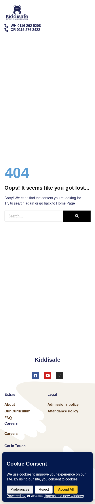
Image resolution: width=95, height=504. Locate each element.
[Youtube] (47, 375)
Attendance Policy (63, 411)
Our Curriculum (17, 411)
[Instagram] (59, 375)
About (9, 404)
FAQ (8, 418)
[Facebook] (35, 375)
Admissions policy (63, 404)
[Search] (77, 216)
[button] (87, 8)
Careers (11, 434)
